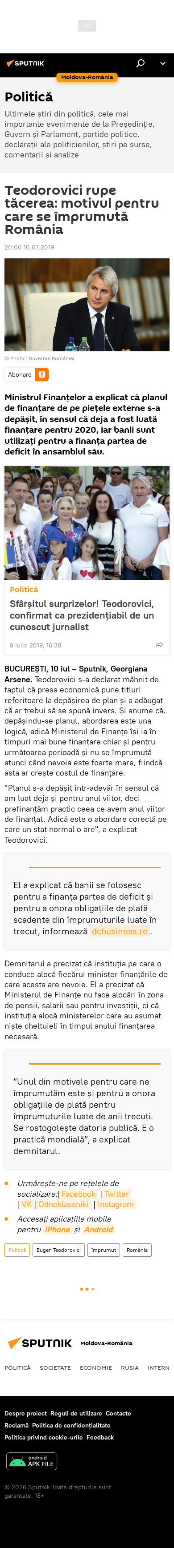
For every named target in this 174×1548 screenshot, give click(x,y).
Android (98, 1229)
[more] (159, 644)
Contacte (118, 1413)
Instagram (116, 1204)
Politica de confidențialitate (71, 1425)
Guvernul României (51, 358)
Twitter (116, 1194)
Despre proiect (25, 1413)
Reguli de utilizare (76, 1413)
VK (26, 1204)
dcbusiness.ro (120, 931)
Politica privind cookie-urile (43, 1437)
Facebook (78, 1194)
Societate (55, 1367)
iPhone (57, 1229)
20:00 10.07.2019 (29, 247)
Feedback (100, 1437)
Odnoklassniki (63, 1204)
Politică (24, 589)
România (137, 1249)
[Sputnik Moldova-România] (26, 67)
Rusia (130, 1367)
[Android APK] (31, 1462)
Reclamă (16, 1425)
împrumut (103, 1249)
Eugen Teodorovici (59, 1249)
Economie (96, 1367)
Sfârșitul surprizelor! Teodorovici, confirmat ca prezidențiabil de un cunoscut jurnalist (82, 615)
